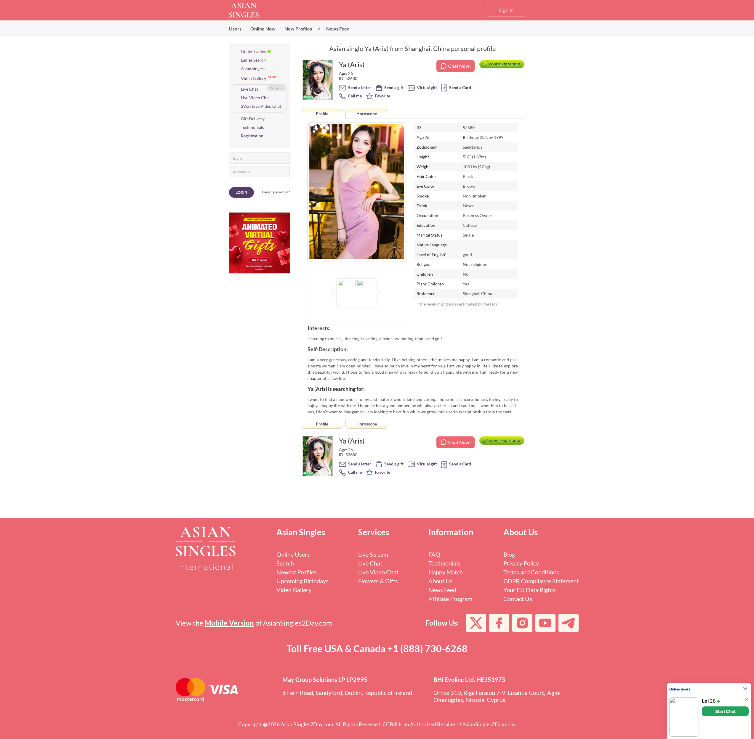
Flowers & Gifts (378, 580)
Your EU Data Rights (529, 589)
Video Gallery (253, 78)
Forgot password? (276, 192)
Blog (509, 554)
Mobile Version (229, 622)
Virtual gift (426, 87)
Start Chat (725, 711)
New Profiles (298, 28)
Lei (705, 701)
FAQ (434, 554)
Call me (354, 95)
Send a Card (459, 87)
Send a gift (393, 87)
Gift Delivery (253, 118)
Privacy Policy (521, 563)
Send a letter (359, 87)
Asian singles (253, 68)
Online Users (293, 554)
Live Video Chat (255, 97)
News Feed (338, 28)
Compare (276, 88)
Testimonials (252, 127)
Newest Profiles (296, 572)
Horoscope (366, 113)
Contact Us (517, 598)
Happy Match (445, 572)
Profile (322, 113)
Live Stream (373, 554)
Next (396, 191)
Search (285, 563)
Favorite (382, 95)
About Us (440, 580)
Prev (317, 191)
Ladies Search (253, 59)
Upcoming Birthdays (302, 580)
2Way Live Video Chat (261, 106)
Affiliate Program (450, 598)
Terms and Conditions (531, 572)
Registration (252, 135)
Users (235, 28)
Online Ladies (253, 51)
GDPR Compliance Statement (541, 580)
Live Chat (249, 88)
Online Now (263, 28)
